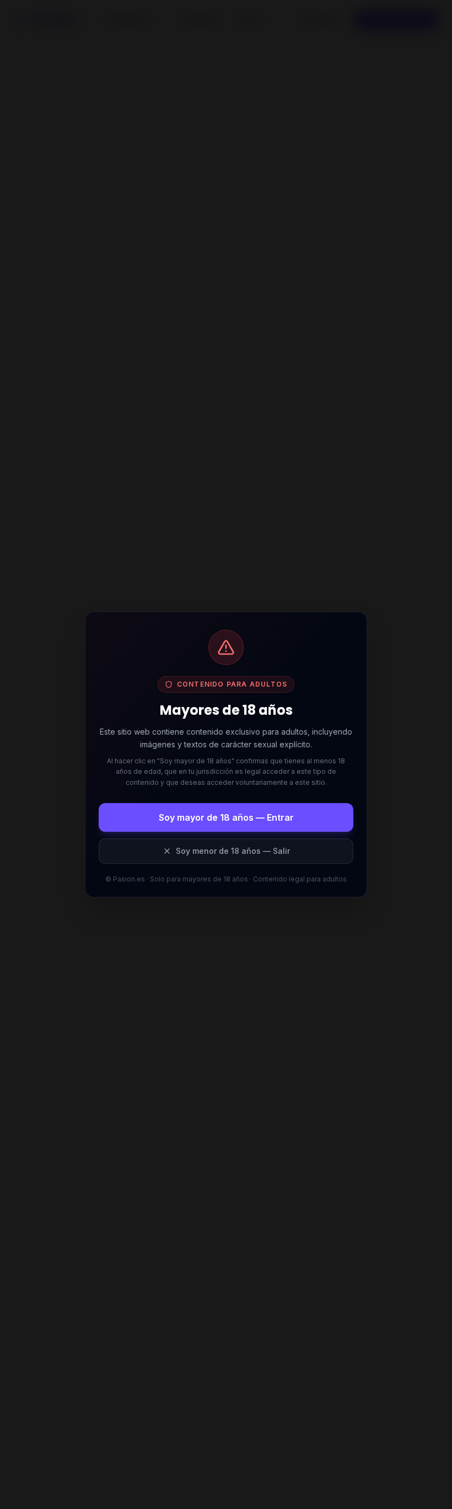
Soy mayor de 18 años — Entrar (226, 817)
